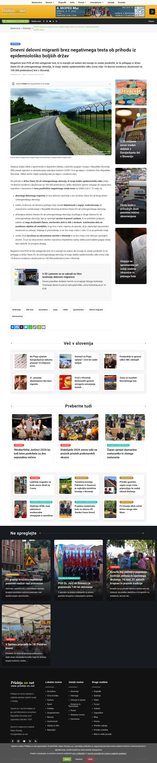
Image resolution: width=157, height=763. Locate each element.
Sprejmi (67, 759)
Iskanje (111, 2)
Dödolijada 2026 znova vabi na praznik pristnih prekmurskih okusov (78, 453)
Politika (50, 708)
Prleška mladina (101, 730)
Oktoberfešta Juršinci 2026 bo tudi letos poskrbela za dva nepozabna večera (32, 453)
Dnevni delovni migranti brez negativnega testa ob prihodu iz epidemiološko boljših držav (66, 28)
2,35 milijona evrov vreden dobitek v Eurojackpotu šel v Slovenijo (130, 149)
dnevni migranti (96, 310)
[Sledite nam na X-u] (53, 21)
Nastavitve (79, 759)
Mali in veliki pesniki (102, 734)
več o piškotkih (78, 753)
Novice (49, 2)
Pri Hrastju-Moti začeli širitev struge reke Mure (131, 509)
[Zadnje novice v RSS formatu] (56, 21)
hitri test (29, 310)
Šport (49, 704)
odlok (65, 310)
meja (55, 310)
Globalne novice (78, 715)
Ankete (97, 708)
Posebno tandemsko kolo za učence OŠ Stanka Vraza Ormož (85, 509)
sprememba (78, 310)
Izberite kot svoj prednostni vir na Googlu (33, 84)
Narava (50, 717)
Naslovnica (37, 2)
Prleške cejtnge (100, 725)
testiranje (16, 310)
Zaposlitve (98, 713)
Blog (96, 717)
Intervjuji (74, 695)
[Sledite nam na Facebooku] (44, 21)
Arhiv (72, 2)
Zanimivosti (52, 721)
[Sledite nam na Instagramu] (47, 21)
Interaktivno (95, 2)
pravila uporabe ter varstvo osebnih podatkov (107, 753)
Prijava (151, 21)
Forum (97, 704)
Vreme (97, 721)
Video (96, 700)
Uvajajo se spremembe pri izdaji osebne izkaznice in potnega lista (129, 269)
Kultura (50, 700)
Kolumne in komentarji (74, 705)
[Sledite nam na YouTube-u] (50, 21)
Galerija (97, 695)
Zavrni (90, 759)
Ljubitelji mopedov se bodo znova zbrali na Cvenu (40, 485)
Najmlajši (51, 730)
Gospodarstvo (53, 713)
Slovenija (27, 28)
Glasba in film (53, 725)
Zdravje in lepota (78, 700)
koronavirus (17, 316)
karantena (43, 310)
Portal (81, 2)
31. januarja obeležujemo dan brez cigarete (41, 380)
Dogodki (62, 2)
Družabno (51, 691)
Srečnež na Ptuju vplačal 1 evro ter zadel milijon (86, 359)
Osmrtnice (75, 719)
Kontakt (121, 2)
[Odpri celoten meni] (152, 12)
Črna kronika (52, 695)
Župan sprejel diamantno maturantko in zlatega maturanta (122, 453)
